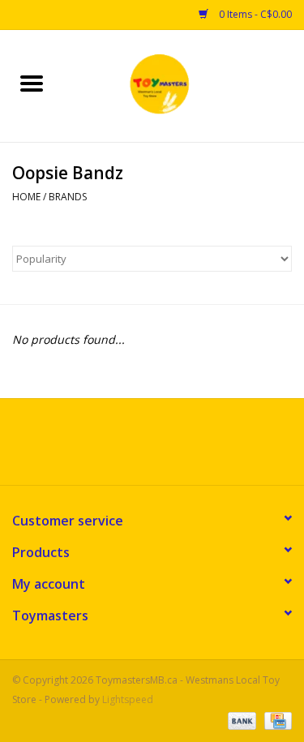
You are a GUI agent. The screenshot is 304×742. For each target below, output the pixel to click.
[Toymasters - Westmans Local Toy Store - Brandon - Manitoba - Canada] (184, 84)
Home (26, 197)
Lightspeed (127, 699)
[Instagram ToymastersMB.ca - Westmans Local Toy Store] (167, 448)
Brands (68, 197)
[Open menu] (31, 82)
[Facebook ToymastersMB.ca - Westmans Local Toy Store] (138, 448)
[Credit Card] (275, 720)
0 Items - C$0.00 (254, 14)
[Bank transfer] (240, 720)
